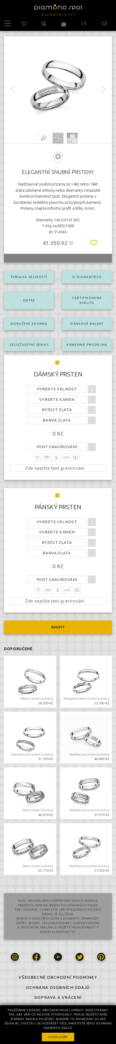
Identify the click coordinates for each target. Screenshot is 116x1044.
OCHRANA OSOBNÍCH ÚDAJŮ (58, 987)
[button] (71, 243)
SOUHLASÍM (58, 1037)
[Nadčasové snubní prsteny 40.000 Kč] (86, 737)
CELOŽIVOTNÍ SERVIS (29, 344)
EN (84, 23)
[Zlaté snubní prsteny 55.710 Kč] (30, 848)
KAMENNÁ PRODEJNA (87, 344)
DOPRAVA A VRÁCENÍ (58, 997)
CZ (104, 23)
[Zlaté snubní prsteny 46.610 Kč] (30, 792)
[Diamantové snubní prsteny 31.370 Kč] (30, 737)
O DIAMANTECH (87, 277)
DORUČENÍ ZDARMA (29, 323)
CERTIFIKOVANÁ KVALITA (87, 300)
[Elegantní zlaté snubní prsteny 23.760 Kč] (86, 681)
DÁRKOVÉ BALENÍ (86, 323)
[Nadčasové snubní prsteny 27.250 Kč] (86, 848)
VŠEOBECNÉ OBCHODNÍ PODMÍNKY (58, 977)
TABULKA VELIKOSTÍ (29, 277)
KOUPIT (58, 627)
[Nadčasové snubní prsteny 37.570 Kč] (86, 792)
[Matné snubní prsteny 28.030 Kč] (30, 681)
